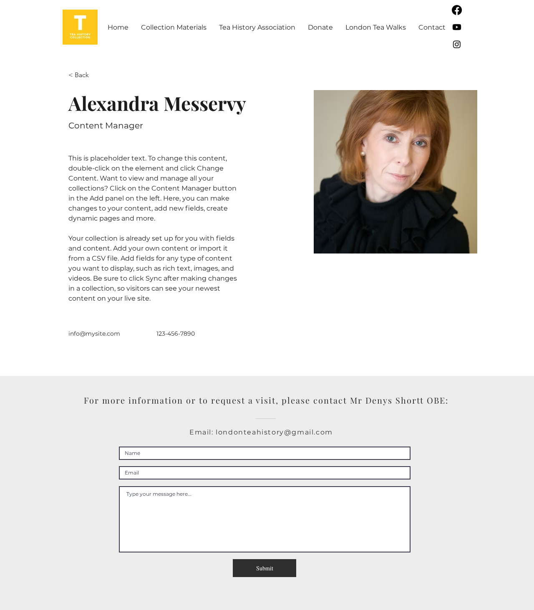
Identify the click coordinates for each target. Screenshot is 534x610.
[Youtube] (457, 27)
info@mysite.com (94, 333)
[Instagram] (457, 44)
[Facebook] (457, 10)
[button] (174, 27)
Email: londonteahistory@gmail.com (261, 432)
